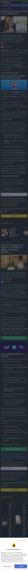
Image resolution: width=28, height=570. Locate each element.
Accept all (20, 566)
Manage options (7, 566)
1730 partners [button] (10, 552)
